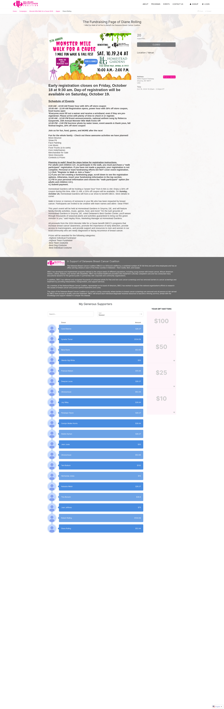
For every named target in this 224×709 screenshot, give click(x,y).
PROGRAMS (155, 4)
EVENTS (166, 4)
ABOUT (145, 4)
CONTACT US (178, 4)
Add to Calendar (170, 77)
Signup (195, 4)
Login (207, 4)
